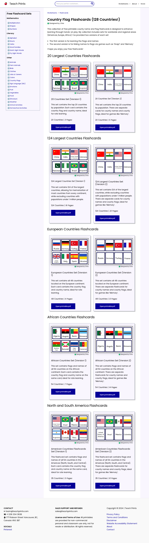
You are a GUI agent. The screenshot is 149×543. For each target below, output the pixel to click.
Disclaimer (112, 520)
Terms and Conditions (117, 517)
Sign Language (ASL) (18, 83)
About (109, 526)
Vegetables (14, 93)
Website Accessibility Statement (122, 523)
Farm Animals (15, 65)
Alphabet (13, 38)
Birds (11, 68)
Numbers (13, 29)
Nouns (12, 41)
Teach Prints (17, 4)
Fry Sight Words (16, 53)
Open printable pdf (63, 127)
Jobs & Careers (15, 74)
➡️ (8, 29)
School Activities (16, 105)
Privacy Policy (113, 514)
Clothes (13, 71)
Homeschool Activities (18, 108)
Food (12, 96)
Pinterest (8, 529)
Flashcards (64, 13)
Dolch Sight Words (17, 50)
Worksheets (52, 13)
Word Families (15, 47)
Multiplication (15, 23)
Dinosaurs (13, 99)
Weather (13, 102)
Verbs (12, 44)
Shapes (12, 26)
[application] (129, 3)
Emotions (13, 87)
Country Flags (15, 80)
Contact (111, 529)
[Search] (92, 4)
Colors (12, 77)
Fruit (11, 90)
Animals (13, 62)
